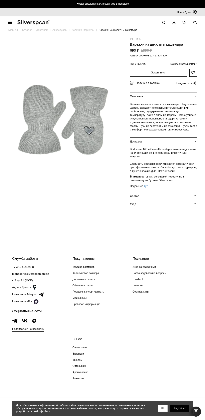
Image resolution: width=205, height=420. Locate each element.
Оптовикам (79, 365)
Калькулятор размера (85, 273)
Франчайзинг (80, 372)
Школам (77, 359)
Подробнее (179, 408)
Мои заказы (79, 297)
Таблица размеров (83, 266)
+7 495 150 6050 (23, 267)
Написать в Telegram (24, 294)
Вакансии (78, 353)
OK (163, 408)
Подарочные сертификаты (88, 291)
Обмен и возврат (82, 285)
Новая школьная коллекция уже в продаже (102, 3)
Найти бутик (184, 12)
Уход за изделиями (144, 266)
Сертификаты (141, 291)
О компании (79, 347)
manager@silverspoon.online (30, 273)
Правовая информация (86, 304)
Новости (138, 285)
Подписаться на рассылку (28, 328)
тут (146, 185)
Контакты (78, 378)
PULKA (135, 39)
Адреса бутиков (21, 287)
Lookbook (138, 279)
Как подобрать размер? (183, 64)
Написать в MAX (22, 301)
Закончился (158, 72)
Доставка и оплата (83, 279)
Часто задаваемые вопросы (149, 273)
